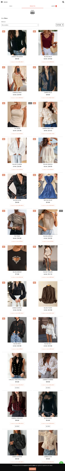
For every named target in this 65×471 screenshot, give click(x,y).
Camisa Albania (17, 456)
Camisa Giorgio (17, 308)
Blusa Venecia (47, 164)
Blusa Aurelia (47, 236)
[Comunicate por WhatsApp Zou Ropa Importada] (61, 463)
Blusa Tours (48, 308)
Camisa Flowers (48, 379)
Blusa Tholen (47, 272)
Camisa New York (47, 128)
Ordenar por (3, 21)
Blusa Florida (17, 164)
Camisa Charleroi (17, 418)
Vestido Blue (48, 200)
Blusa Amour (17, 272)
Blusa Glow (17, 200)
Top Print (17, 236)
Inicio (2, 18)
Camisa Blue (48, 92)
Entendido (32, 469)
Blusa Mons (48, 418)
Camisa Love (48, 456)
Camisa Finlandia (17, 56)
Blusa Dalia (48, 56)
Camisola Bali (17, 92)
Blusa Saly (47, 344)
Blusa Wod (17, 344)
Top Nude (17, 128)
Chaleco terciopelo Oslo (17, 379)
